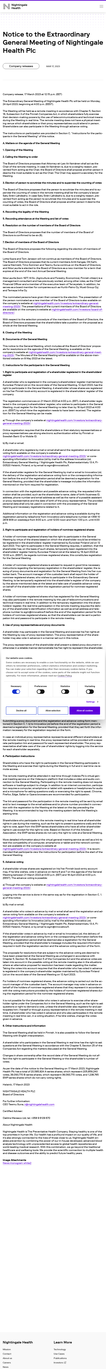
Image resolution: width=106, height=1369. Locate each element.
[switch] (41, 691)
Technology (60, 1349)
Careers (7, 1362)
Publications (60, 1358)
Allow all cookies (85, 710)
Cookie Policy (65, 675)
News (5, 1367)
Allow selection (53, 710)
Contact (7, 1354)
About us (7, 1358)
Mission (7, 1349)
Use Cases (59, 1354)
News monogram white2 (17, 1163)
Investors (58, 1362)
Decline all (21, 710)
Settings (90, 702)
